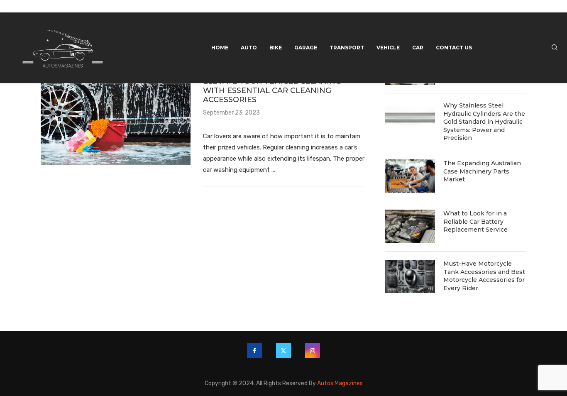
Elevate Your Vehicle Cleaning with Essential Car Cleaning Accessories (272, 90)
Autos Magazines (340, 383)
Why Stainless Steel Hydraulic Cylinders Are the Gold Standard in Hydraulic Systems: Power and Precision (484, 122)
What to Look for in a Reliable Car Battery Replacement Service (475, 221)
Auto (249, 47)
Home (219, 47)
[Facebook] (254, 350)
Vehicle (388, 47)
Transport (347, 47)
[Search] (554, 47)
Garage (305, 47)
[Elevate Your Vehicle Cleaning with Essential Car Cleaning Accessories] (116, 115)
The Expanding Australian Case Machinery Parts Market (482, 171)
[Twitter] (283, 350)
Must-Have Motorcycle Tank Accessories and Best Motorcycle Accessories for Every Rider (484, 276)
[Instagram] (312, 350)
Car (417, 47)
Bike (275, 47)
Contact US (454, 47)
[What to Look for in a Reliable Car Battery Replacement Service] (410, 226)
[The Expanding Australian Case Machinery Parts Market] (410, 176)
